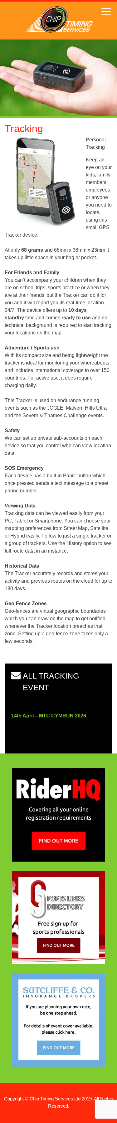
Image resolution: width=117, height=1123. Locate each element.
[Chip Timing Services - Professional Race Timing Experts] (58, 31)
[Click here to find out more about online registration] (58, 860)
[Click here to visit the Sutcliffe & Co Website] (58, 1065)
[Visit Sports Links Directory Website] (58, 962)
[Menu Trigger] (106, 11)
